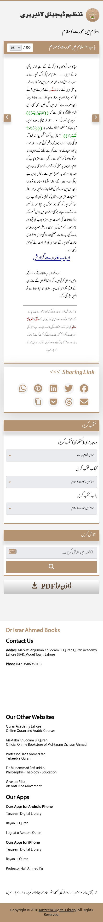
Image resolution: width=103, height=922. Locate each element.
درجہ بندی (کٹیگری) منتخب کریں (77, 443)
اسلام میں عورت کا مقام (80, 32)
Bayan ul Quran (17, 823)
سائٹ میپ (79, 893)
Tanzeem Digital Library (23, 814)
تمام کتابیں (91, 893)
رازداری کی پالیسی (62, 893)
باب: (91, 47)
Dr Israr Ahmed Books (33, 630)
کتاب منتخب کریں (86, 469)
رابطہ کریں (31, 893)
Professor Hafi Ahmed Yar (24, 869)
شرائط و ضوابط (45, 893)
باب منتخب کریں (87, 496)
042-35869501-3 (29, 664)
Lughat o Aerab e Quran (23, 833)
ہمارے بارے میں (15, 893)
